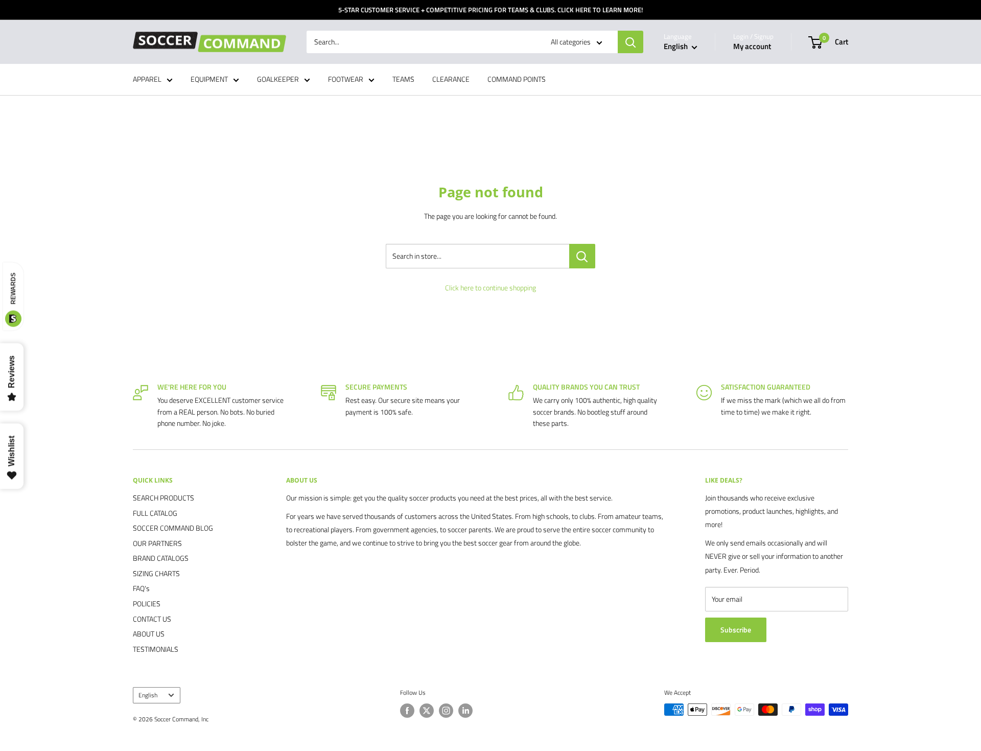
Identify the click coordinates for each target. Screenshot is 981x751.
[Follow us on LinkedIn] (465, 710)
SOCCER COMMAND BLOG (173, 527)
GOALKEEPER (278, 79)
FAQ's (141, 588)
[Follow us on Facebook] (407, 710)
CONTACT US (152, 618)
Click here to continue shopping (490, 287)
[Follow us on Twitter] (426, 710)
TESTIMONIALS (155, 649)
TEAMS (403, 79)
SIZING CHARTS (156, 573)
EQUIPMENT (209, 79)
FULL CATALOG (155, 513)
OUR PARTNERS (157, 543)
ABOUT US (149, 633)
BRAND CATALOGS (161, 558)
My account (752, 47)
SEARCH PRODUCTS (163, 497)
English (147, 695)
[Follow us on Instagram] (446, 710)
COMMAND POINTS (516, 79)
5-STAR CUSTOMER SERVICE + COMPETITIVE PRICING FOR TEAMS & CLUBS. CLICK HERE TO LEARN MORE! (490, 10)
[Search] (630, 42)
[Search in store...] (582, 256)
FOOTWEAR (345, 79)
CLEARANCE (451, 79)
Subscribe (735, 629)
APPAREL (147, 79)
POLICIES (146, 603)
